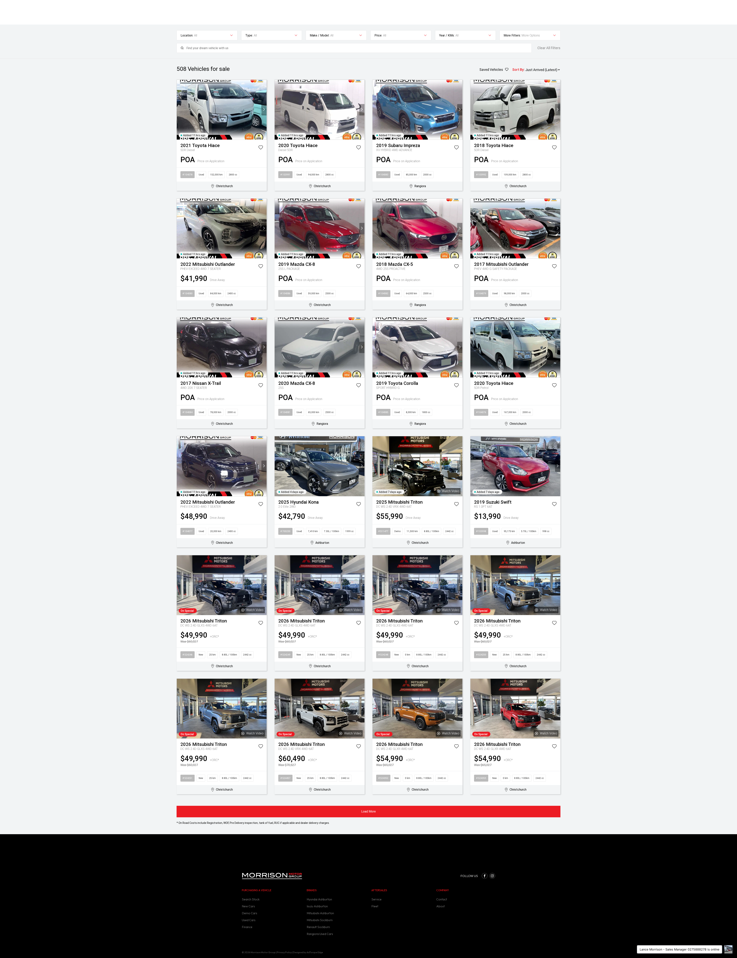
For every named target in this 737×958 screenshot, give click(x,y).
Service (376, 899)
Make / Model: (319, 35)
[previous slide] (179, 109)
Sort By (518, 70)
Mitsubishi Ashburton (320, 913)
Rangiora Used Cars (320, 934)
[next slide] (264, 109)
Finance (247, 927)
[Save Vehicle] (260, 148)
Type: (249, 35)
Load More (368, 811)
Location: (187, 35)
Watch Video (450, 491)
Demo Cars (249, 913)
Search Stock (250, 899)
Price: (378, 35)
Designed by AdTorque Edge (308, 952)
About (440, 906)
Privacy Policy (284, 952)
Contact (441, 899)
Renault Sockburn (318, 927)
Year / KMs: (446, 35)
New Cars (248, 906)
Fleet (374, 906)
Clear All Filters (548, 48)
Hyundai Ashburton (319, 899)
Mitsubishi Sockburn (320, 920)
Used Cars (248, 920)
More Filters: (512, 35)
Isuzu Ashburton (317, 906)
